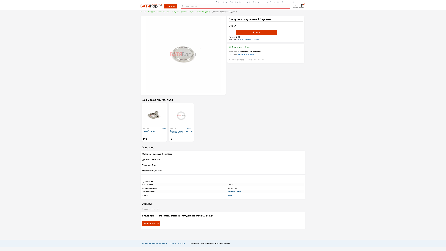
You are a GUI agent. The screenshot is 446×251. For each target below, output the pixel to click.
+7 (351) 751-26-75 (246, 54)
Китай (230, 195)
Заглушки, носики (179, 12)
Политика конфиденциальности (154, 243)
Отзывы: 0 (163, 128)
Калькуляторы (275, 2)
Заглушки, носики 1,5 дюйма (198, 12)
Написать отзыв (151, 223)
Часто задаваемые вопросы (240, 2)
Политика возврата (177, 243)
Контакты (301, 2)
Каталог (172, 6)
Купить (256, 32)
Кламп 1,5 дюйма (234, 192)
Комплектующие (163, 12)
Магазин (151, 12)
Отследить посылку (260, 2)
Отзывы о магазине (289, 2)
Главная (143, 12)
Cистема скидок (222, 2)
